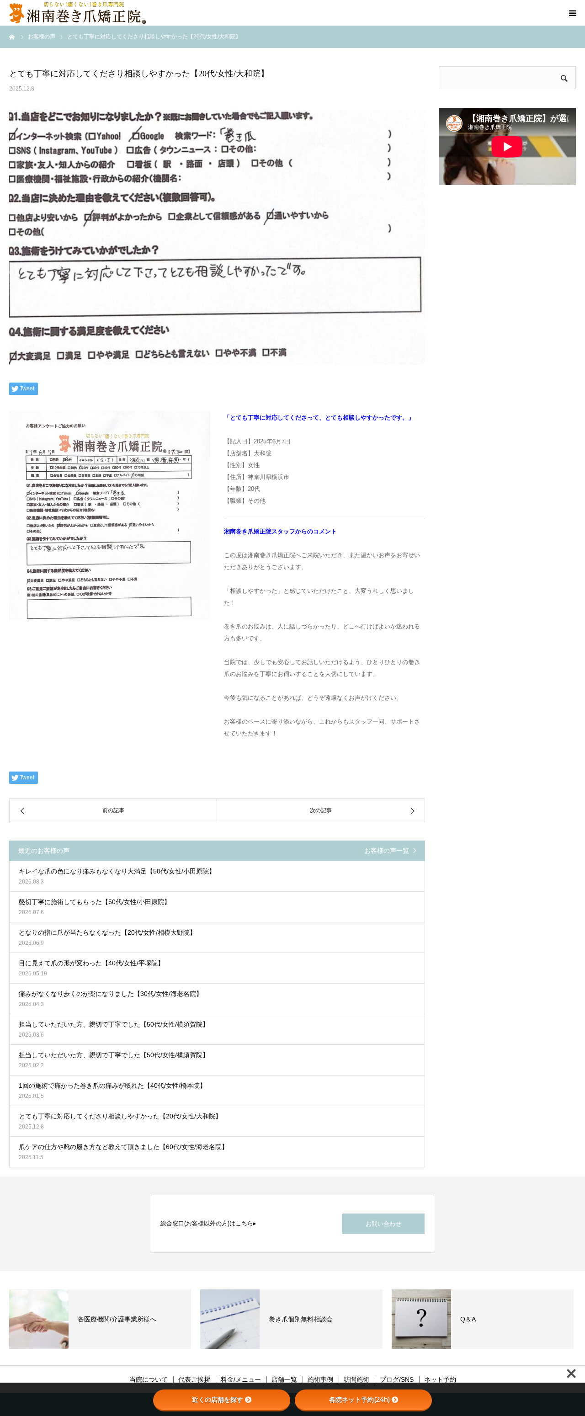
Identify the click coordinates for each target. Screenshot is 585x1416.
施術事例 (320, 1379)
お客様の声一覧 (386, 850)
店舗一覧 (284, 1379)
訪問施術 (356, 1379)
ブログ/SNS (397, 1379)
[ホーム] (12, 36)
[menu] (572, 13)
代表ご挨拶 (194, 1379)
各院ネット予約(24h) (359, 1399)
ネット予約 (440, 1379)
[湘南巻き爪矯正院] (77, 12)
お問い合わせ (383, 1223)
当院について (148, 1379)
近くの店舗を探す (217, 1399)
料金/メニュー (241, 1379)
